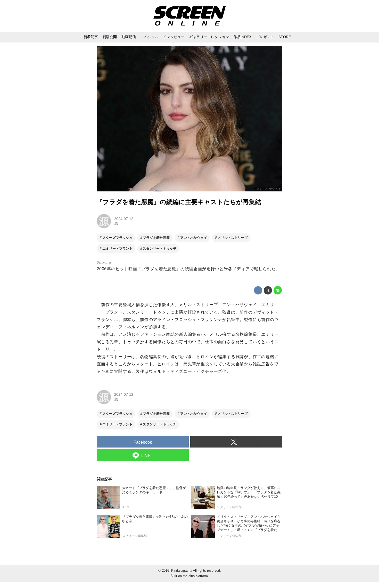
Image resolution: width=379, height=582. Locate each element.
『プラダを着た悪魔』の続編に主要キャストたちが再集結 (179, 201)
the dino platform (195, 576)
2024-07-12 (123, 219)
